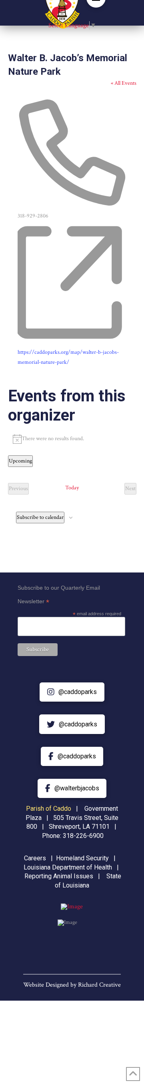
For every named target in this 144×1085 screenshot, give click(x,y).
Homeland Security (82, 858)
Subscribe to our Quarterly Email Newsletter (59, 595)
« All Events (123, 83)
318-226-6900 (83, 836)
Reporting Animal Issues (58, 876)
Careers (35, 858)
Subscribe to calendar (40, 517)
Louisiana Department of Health (68, 867)
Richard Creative (99, 985)
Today (72, 487)
